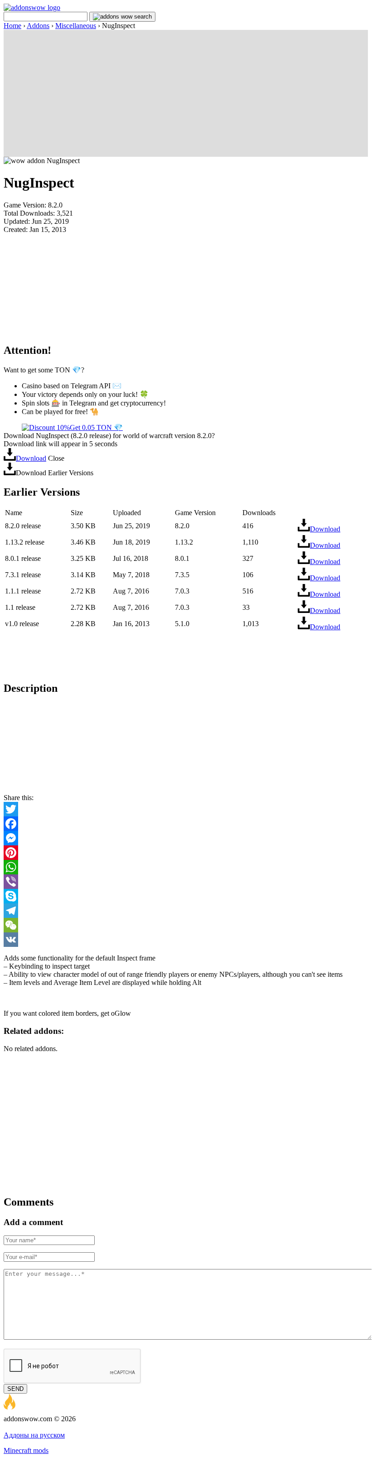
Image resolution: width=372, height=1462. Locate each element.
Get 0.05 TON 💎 (96, 427)
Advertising (20, 1427)
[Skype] (186, 896)
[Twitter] (186, 809)
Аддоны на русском (34, 1435)
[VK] (186, 939)
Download (31, 458)
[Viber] (186, 881)
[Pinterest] (186, 852)
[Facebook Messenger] (186, 838)
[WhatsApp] (186, 867)
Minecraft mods (26, 1450)
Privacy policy (59, 1427)
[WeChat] (186, 925)
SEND (15, 1388)
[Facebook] (186, 823)
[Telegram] (186, 910)
